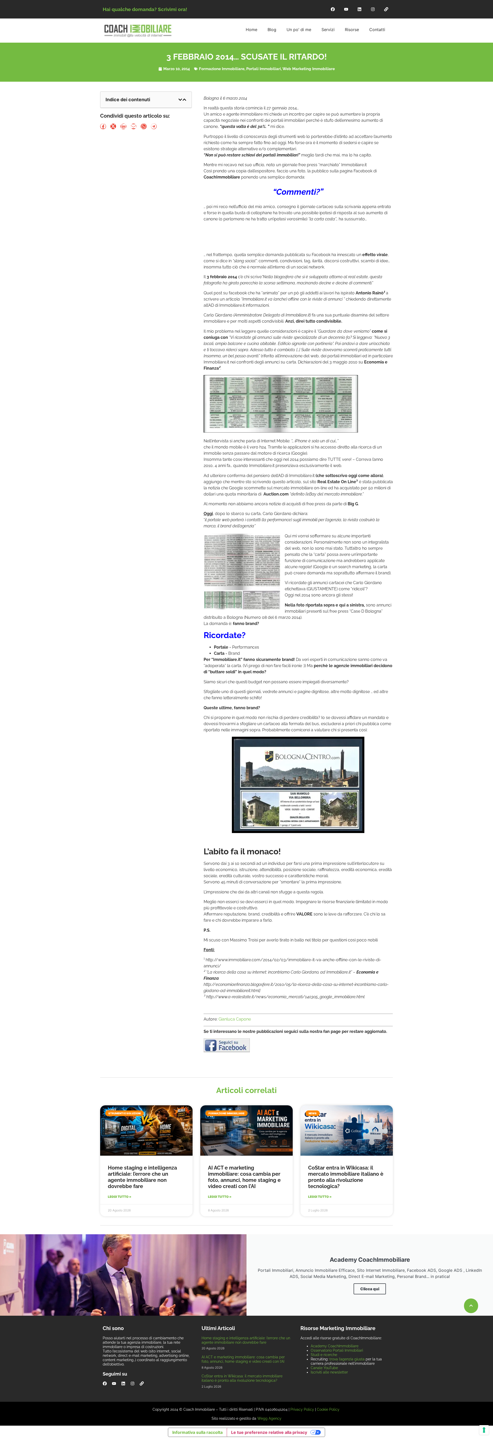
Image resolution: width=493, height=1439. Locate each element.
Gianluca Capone (235, 1019)
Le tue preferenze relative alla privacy (269, 1432)
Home (251, 29)
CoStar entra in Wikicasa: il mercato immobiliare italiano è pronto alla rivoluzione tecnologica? (345, 1177)
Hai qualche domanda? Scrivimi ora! (145, 9)
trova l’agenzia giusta (347, 1359)
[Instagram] (373, 9)
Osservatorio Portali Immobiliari (337, 1350)
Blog (272, 29)
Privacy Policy (302, 1409)
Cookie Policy (328, 1409)
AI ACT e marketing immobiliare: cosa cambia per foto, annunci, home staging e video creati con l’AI (244, 1177)
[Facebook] (333, 9)
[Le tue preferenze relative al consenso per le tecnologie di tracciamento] (484, 1430)
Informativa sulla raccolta (197, 1432)
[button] (180, 100)
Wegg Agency (269, 1418)
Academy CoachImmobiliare (334, 1346)
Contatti (377, 29)
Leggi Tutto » (119, 1197)
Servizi (328, 29)
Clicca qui (369, 1288)
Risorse (352, 29)
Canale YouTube (324, 1368)
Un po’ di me (299, 29)
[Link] (386, 9)
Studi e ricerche (324, 1355)
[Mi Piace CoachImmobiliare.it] (227, 1050)
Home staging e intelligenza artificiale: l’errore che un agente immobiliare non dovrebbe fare (142, 1177)
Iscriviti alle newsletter (329, 1372)
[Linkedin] (359, 9)
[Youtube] (346, 9)
